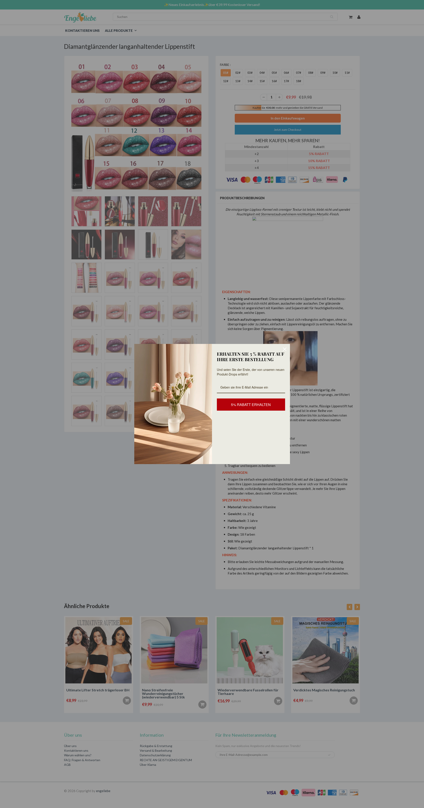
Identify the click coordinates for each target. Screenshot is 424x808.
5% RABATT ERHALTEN (251, 404)
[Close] (284, 349)
